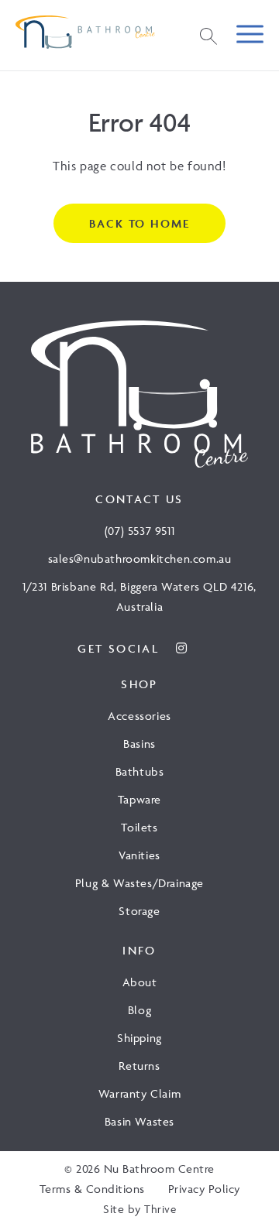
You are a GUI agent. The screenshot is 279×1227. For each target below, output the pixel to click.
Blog (139, 1010)
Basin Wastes (139, 1121)
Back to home (139, 223)
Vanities (139, 855)
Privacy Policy (204, 1188)
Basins (139, 743)
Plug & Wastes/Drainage (139, 883)
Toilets (139, 827)
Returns (139, 1065)
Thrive (160, 1208)
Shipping (139, 1037)
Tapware (139, 799)
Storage (139, 910)
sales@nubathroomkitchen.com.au (140, 558)
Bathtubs (139, 771)
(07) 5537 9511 (139, 530)
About (139, 982)
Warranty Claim (139, 1093)
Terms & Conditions (92, 1188)
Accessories (139, 715)
